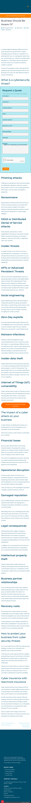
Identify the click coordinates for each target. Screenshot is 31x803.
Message (4, 143)
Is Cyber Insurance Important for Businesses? (24, 725)
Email (4, 114)
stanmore (19, 28)
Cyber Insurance (6, 29)
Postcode (5, 137)
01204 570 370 (10, 795)
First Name (5, 96)
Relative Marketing (25, 802)
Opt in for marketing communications (15, 145)
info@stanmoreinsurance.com (12, 797)
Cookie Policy (8, 775)
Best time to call (7, 125)
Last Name (5, 102)
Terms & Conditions (10, 769)
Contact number (7, 119)
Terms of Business (9, 771)
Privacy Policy (8, 773)
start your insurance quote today (15, 15)
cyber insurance (17, 668)
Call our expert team (7, 711)
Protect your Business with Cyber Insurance (15, 405)
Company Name (7, 108)
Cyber (27, 28)
